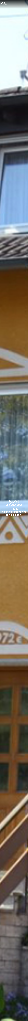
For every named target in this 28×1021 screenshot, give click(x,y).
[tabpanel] (14, 510)
